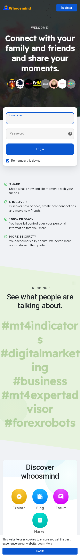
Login (40, 149)
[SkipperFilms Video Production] (70, 84)
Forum (61, 508)
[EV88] (37, 84)
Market (40, 531)
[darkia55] (20, 84)
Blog (40, 508)
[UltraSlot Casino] (62, 84)
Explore (19, 508)
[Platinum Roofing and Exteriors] (45, 84)
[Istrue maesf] (54, 84)
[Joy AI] (28, 84)
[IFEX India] (12, 84)
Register (66, 7)
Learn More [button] (45, 543)
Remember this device (25, 160)
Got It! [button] (40, 551)
